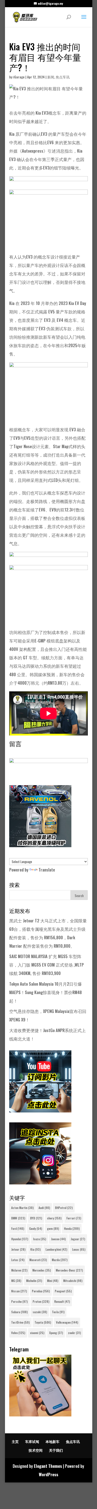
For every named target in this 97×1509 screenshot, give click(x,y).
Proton (41, 1301)
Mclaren (19, 1270)
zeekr (74, 1333)
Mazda (59, 1260)
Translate (47, 870)
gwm (53, 1228)
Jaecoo (58, 1239)
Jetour (18, 1249)
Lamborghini (56, 1249)
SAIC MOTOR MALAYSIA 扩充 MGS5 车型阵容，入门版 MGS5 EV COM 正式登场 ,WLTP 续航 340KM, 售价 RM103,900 (46, 964)
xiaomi (37, 1333)
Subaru (19, 1312)
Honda (72, 1228)
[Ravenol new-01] (48, 185)
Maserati (38, 1260)
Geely (35, 1228)
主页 (15, 1441)
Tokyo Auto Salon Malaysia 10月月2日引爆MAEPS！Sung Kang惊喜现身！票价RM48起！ (45, 992)
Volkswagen (67, 1322)
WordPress (48, 1474)
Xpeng (56, 1333)
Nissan (19, 1291)
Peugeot (63, 1291)
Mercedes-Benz (69, 1270)
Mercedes (41, 1270)
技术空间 (36, 1450)
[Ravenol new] (40, 845)
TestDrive (20, 1322)
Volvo (18, 1333)
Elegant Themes (48, 1466)
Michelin (34, 1280)
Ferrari (73, 1218)
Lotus (17, 1260)
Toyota (43, 1322)
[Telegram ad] (40, 1414)
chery (54, 1218)
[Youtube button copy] (40, 1110)
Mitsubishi (72, 1280)
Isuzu (39, 1239)
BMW (18, 1218)
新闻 (50, 76)
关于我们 (56, 1450)
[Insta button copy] (40, 1182)
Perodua (41, 1291)
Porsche (19, 1301)
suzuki (40, 1312)
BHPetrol (64, 1208)
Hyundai (19, 1239)
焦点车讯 (63, 76)
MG (16, 1280)
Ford (17, 1228)
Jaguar (78, 1239)
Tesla (58, 1312)
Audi (44, 1208)
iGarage (19, 76)
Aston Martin (22, 1208)
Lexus (78, 1249)
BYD (36, 1218)
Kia (35, 1249)
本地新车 (52, 1441)
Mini (52, 1280)
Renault (62, 1301)
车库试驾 (32, 1441)
